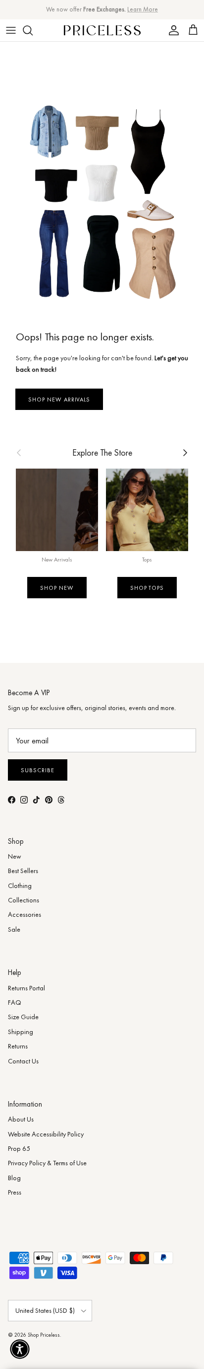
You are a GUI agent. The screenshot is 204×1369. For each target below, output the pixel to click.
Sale (14, 929)
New (14, 856)
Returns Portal (26, 987)
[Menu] (11, 30)
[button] (20, 1349)
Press (14, 1192)
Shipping (20, 1031)
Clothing (20, 885)
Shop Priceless (44, 1334)
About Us (21, 1119)
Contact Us (23, 1060)
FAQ (14, 1002)
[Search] (33, 30)
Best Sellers (23, 870)
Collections (23, 899)
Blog (14, 1177)
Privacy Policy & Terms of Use (47, 1162)
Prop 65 (19, 1148)
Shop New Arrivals (59, 399)
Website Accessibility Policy (46, 1133)
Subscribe (37, 770)
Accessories (24, 914)
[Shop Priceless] (102, 30)
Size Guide (23, 1016)
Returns (18, 1046)
